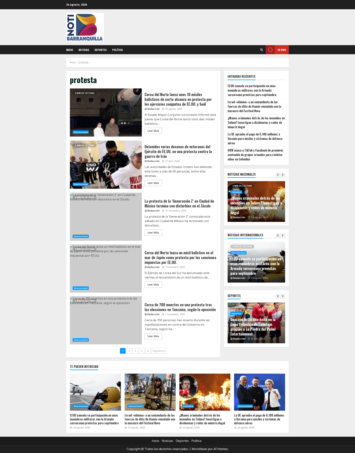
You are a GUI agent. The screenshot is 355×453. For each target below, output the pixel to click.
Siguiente (159, 351)
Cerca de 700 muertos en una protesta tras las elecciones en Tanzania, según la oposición (106, 320)
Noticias (84, 50)
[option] (256, 201)
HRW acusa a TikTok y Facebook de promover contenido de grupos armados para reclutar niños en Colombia (255, 154)
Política (117, 50)
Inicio (69, 50)
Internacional (81, 132)
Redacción (153, 108)
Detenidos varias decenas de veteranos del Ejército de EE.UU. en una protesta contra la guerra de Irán (106, 165)
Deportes (101, 50)
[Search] (261, 49)
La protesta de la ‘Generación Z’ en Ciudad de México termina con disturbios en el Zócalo (106, 217)
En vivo (282, 50)
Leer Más (153, 130)
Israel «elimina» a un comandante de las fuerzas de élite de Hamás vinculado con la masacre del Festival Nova (254, 106)
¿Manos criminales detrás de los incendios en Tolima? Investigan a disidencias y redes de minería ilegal (256, 122)
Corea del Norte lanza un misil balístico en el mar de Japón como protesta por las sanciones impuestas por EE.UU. (106, 268)
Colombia (236, 192)
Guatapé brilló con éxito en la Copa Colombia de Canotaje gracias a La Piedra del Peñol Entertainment (252, 327)
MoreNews (199, 449)
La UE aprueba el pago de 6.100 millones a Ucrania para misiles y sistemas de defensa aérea (255, 138)
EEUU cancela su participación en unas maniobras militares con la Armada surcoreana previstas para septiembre (252, 90)
